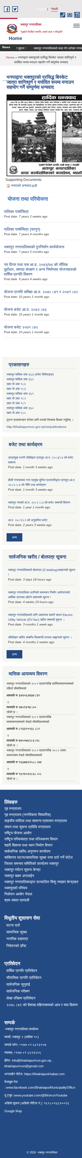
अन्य (14, 537)
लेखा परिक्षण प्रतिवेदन (20, 998)
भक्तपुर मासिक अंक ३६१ (20, 393)
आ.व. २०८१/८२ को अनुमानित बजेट (27, 520)
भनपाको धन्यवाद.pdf (24, 185)
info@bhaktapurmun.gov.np (31, 1060)
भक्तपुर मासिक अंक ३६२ (20, 379)
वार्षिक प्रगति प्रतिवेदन (21, 971)
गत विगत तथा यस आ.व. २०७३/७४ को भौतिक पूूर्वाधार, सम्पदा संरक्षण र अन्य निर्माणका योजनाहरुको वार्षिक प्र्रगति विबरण (40, 269)
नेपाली (54, 9)
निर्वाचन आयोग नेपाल (18, 894)
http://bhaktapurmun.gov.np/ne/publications (36, 426)
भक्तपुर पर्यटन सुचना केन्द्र (22, 870)
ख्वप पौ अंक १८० (16, 413)
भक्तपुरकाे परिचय (15, 888)
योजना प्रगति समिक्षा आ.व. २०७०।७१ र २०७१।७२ (41, 292)
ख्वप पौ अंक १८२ (16, 398)
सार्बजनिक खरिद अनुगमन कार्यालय (27, 851)
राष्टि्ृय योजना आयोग (17, 833)
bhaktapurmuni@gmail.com (24, 1066)
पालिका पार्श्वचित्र (16, 211)
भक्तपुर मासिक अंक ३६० (20, 408)
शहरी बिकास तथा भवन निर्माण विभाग (28, 845)
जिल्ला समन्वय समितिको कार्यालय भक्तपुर (31, 864)
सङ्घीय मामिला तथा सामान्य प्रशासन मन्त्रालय (35, 821)
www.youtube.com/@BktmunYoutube (40, 1095)
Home (10, 57)
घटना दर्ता (13, 925)
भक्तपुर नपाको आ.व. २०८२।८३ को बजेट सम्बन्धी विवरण (39, 502)
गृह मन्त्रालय (12, 809)
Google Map (13, 1111)
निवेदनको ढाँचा (16, 946)
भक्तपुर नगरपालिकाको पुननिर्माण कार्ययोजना (34, 247)
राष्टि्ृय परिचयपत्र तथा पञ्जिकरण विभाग (31, 839)
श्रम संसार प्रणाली (16, 900)
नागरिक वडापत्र (17, 939)
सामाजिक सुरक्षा (16, 932)
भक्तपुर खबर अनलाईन (19, 876)
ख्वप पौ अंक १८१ (16, 403)
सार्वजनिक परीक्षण (18, 991)
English (41, 9)
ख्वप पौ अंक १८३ (16, 389)
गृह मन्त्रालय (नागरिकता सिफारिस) (27, 815)
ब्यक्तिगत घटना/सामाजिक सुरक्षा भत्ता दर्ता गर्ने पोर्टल (38, 857)
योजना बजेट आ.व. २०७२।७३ (25, 309)
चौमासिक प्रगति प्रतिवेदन (23, 978)
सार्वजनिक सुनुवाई (18, 984)
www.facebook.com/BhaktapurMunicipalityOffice (40, 1087)
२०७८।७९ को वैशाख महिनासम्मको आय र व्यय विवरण (42, 1005)
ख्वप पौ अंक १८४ (16, 384)
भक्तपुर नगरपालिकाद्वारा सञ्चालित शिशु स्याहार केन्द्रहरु (41, 882)
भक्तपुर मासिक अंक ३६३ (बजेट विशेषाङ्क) (30, 374)
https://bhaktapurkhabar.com (44, 1074)
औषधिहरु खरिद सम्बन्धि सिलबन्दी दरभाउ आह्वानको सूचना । (40, 637)
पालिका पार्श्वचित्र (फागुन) (22, 229)
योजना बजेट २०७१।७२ (21, 327)
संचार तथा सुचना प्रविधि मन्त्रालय (27, 827)
